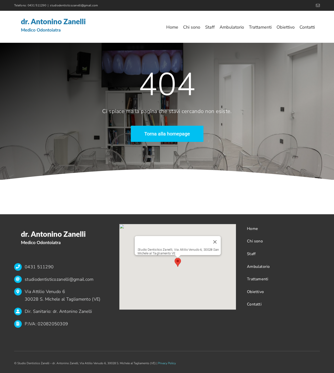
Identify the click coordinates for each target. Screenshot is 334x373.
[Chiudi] (215, 242)
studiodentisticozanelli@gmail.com (74, 5)
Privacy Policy (167, 363)
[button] (178, 262)
